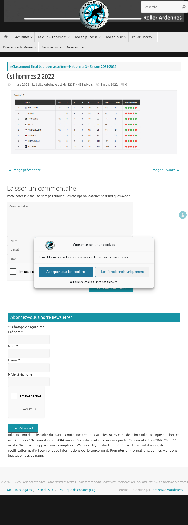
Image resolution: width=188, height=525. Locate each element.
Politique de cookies (81, 282)
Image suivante (163, 170)
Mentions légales (106, 282)
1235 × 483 (75, 85)
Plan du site (45, 490)
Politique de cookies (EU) (77, 490)
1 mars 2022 (20, 85)
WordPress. (175, 490)
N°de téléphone (20, 374)
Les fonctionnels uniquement (122, 272)
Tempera (157, 490)
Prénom (15, 332)
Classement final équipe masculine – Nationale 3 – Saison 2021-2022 (63, 67)
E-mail (14, 360)
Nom (13, 346)
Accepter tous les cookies (65, 272)
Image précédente (27, 170)
